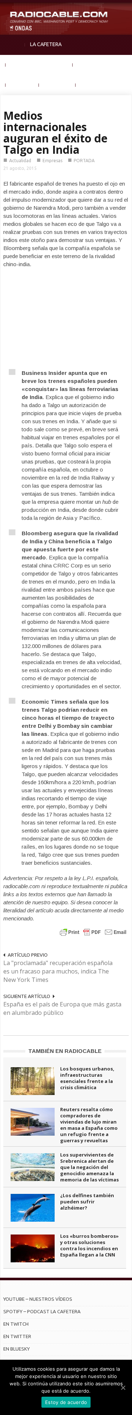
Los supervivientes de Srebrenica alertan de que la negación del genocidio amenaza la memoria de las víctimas (89, 1167)
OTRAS (89, 84)
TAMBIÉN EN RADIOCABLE (65, 1051)
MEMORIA (22, 84)
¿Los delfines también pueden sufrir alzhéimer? (87, 1201)
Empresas (52, 160)
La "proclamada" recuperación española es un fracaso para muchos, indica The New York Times (58, 971)
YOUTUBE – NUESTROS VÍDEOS (37, 1299)
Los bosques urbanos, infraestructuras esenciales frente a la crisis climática (87, 1078)
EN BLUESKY (16, 1348)
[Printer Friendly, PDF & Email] (93, 932)
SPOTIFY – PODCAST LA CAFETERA (42, 1311)
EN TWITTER (17, 1336)
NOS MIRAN (57, 84)
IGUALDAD (90, 64)
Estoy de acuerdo (66, 1402)
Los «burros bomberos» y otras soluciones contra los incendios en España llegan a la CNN (89, 1245)
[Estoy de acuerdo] (122, 1387)
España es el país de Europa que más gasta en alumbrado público (62, 1008)
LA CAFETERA (46, 44)
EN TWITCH (16, 1323)
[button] (124, 9)
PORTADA (84, 160)
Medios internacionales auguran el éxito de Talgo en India (55, 132)
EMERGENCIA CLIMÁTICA (39, 64)
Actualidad (20, 160)
